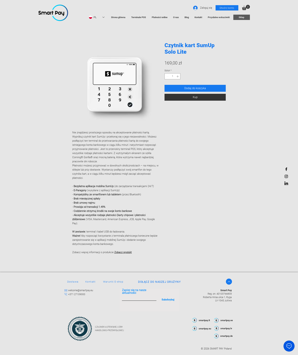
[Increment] (178, 76)
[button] (246, 7)
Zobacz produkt (123, 252)
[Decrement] (167, 76)
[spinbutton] (172, 76)
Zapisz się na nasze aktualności (134, 291)
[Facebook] (286, 169)
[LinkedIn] (286, 183)
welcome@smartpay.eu (80, 290)
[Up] (229, 282)
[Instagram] (286, 176)
